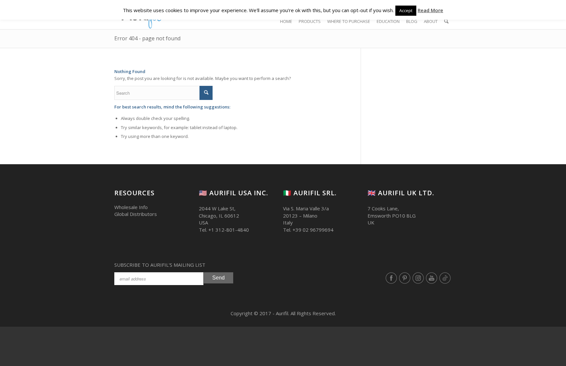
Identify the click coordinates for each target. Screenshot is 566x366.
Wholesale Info (131, 207)
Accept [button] (405, 10)
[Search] (446, 21)
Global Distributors (135, 214)
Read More (430, 10)
